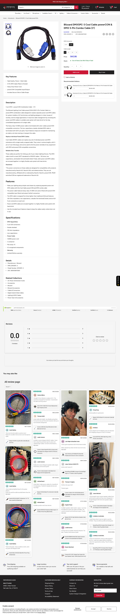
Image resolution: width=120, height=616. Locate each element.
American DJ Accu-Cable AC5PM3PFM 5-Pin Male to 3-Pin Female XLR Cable (92, 85)
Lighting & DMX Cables (14, 295)
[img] (15, 341)
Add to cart (76, 72)
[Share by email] (113, 34)
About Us (72, 586)
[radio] (66, 44)
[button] (111, 7)
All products (11, 18)
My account (85, 8)
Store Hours (72, 588)
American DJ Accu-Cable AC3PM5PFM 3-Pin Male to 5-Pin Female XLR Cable (92, 93)
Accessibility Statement (52, 596)
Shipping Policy (49, 583)
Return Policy (49, 586)
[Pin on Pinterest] (107, 34)
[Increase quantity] (81, 66)
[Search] (76, 7)
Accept (93, 609)
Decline (109, 609)
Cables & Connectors (14, 290)
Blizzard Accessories (14, 288)
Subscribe (99, 595)
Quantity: (66, 67)
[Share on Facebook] (104, 34)
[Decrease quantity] (72, 66)
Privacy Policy (41, 612)
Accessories (11, 283)
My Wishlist (72, 591)
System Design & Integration (77, 594)
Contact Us (72, 583)
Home (4, 18)
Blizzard (66, 32)
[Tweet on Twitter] (110, 34)
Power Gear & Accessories (15, 298)
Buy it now (102, 72)
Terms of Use (49, 591)
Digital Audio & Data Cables (16, 293)
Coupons (47, 594)
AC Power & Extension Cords (16, 280)
